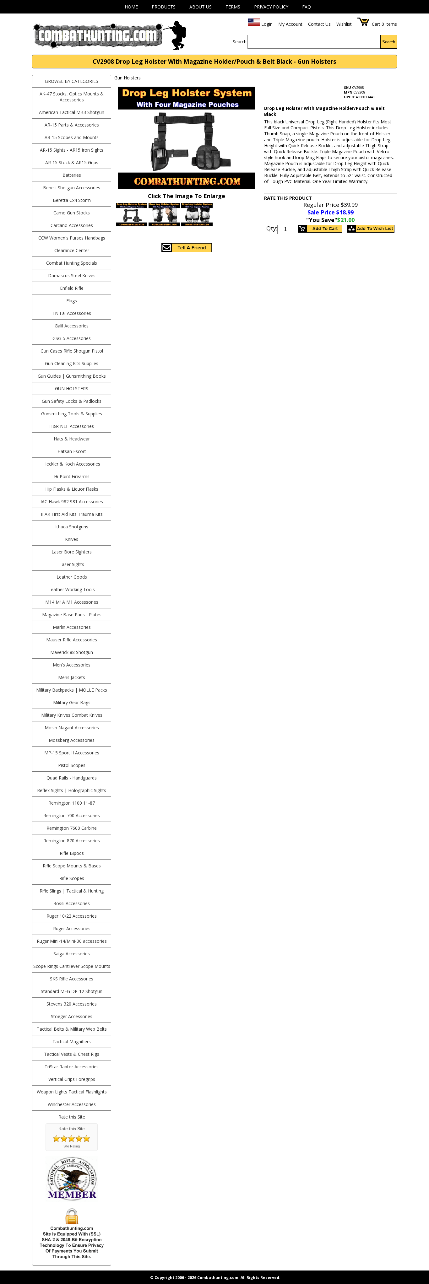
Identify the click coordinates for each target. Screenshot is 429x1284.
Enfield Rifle (72, 288)
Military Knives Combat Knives (71, 715)
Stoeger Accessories (71, 1016)
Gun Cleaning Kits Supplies (71, 363)
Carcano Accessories (72, 225)
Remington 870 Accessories (71, 841)
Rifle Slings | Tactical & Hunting (72, 891)
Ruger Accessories (71, 928)
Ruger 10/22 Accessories (71, 916)
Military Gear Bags (71, 702)
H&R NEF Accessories (71, 426)
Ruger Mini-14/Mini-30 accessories (72, 941)
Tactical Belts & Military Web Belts (72, 1029)
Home (131, 7)
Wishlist (344, 24)
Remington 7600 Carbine (71, 828)
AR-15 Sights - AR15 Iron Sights (71, 150)
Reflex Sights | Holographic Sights (71, 790)
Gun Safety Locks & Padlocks (71, 401)
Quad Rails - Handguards (71, 778)
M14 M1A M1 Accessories (71, 602)
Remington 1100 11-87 (71, 803)
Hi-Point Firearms (72, 476)
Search (388, 42)
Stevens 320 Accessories (71, 1004)
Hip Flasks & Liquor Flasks (71, 489)
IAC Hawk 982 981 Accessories (72, 501)
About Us (200, 7)
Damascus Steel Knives (71, 275)
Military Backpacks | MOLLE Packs (71, 690)
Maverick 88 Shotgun (71, 652)
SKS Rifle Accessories (71, 979)
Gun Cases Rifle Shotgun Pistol (72, 351)
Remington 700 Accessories (71, 815)
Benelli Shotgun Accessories (71, 188)
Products (164, 7)
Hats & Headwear (72, 439)
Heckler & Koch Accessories (71, 464)
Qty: (271, 228)
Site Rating (71, 1146)
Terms (232, 7)
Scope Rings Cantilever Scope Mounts (71, 966)
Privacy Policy (271, 7)
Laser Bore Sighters (72, 552)
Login (267, 24)
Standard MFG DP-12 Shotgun (71, 991)
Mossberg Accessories (72, 740)
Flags (71, 301)
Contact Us (319, 24)
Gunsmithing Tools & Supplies (71, 414)
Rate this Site (71, 1117)
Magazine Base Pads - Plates (71, 615)
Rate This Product (288, 198)
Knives (71, 539)
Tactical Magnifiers (71, 1041)
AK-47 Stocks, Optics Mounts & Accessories (72, 97)
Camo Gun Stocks (71, 213)
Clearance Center (71, 250)
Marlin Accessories (72, 627)
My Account (290, 24)
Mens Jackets (71, 677)
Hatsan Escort (71, 451)
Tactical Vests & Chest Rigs (71, 1054)
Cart (376, 24)
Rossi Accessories (71, 903)
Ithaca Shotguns (71, 527)
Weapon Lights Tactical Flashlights (72, 1092)
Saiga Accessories (71, 954)
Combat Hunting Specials (71, 263)
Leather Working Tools (71, 589)
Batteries (71, 175)
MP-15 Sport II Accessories (71, 753)
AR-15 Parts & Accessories (72, 125)
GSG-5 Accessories (71, 338)
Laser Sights (71, 564)
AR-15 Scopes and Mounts (72, 137)
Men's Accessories (71, 665)
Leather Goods (72, 577)
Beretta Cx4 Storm (72, 200)
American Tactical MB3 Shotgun (71, 112)
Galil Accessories (72, 326)
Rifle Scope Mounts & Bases (72, 866)
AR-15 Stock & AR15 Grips (71, 162)
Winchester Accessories (72, 1104)
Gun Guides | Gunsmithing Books (72, 376)
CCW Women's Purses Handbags (71, 238)
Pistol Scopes (71, 765)
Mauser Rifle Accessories (71, 640)
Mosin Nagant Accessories (72, 728)
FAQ (306, 7)
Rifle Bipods (72, 853)
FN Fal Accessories (71, 313)
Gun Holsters (71, 388)
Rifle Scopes (71, 878)
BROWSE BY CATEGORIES (71, 81)
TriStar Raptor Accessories (72, 1067)
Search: (240, 42)
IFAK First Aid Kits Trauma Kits (72, 514)
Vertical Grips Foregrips (71, 1079)
